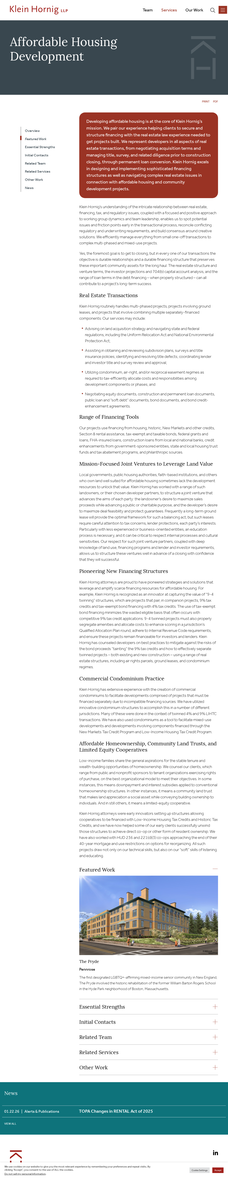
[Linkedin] (214, 1153)
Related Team (95, 1037)
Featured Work (97, 870)
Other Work (93, 1068)
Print (206, 101)
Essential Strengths (102, 1007)
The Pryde (89, 962)
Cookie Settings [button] (200, 1170)
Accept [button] (217, 1170)
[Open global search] (214, 9)
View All (10, 1123)
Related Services (98, 1052)
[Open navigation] (223, 10)
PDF (215, 101)
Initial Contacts (97, 1022)
